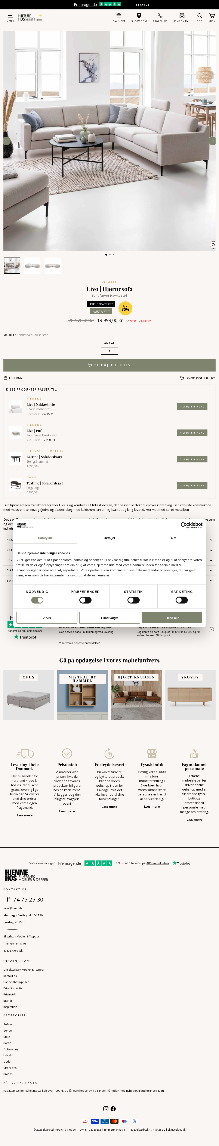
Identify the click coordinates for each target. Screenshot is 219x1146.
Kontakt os (10, 976)
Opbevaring (10, 1049)
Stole (6, 1037)
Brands (8, 1000)
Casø (31, 477)
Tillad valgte (109, 617)
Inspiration (10, 1007)
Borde (7, 1043)
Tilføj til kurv (192, 406)
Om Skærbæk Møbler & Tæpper (23, 969)
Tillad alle (172, 617)
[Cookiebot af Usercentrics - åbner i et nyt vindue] (184, 525)
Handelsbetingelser (16, 982)
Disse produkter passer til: (31, 389)
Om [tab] (173, 538)
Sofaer (7, 1024)
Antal (109, 343)
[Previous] (6, 141)
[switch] (85, 600)
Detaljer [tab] (109, 538)
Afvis (47, 617)
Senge (7, 1030)
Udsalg (7, 1055)
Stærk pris (10, 1068)
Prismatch (9, 994)
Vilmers (109, 282)
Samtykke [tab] (45, 538)
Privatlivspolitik (12, 988)
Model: (9, 335)
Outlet (7, 1061)
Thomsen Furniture (46, 451)
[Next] (213, 141)
